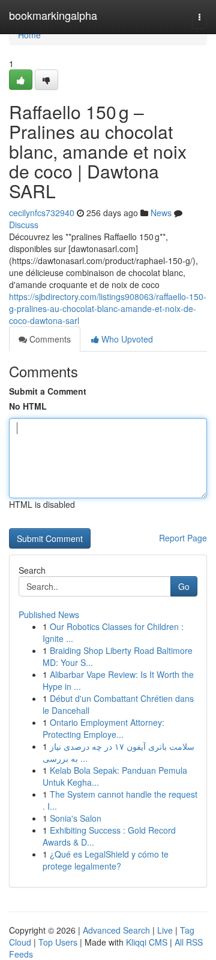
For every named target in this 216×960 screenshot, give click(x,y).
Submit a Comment (47, 391)
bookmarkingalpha (53, 15)
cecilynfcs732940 (41, 213)
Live (165, 930)
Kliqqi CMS (146, 942)
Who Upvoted (126, 339)
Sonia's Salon (75, 818)
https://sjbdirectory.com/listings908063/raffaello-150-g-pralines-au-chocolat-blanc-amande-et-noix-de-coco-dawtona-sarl (107, 308)
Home (29, 35)
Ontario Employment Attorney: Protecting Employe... (103, 728)
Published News (49, 614)
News (161, 213)
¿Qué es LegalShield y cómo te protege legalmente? (106, 860)
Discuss (23, 225)
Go (184, 586)
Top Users (57, 942)
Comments (49, 339)
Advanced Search (116, 930)
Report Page (183, 538)
